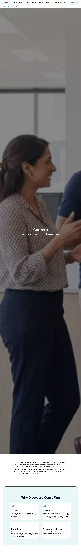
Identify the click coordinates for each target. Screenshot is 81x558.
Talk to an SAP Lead (73, 2)
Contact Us (56, 2)
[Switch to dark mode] (64, 2)
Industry (41, 2)
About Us (14, 2)
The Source (48, 2)
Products (27, 2)
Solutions (34, 2)
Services (20, 2)
